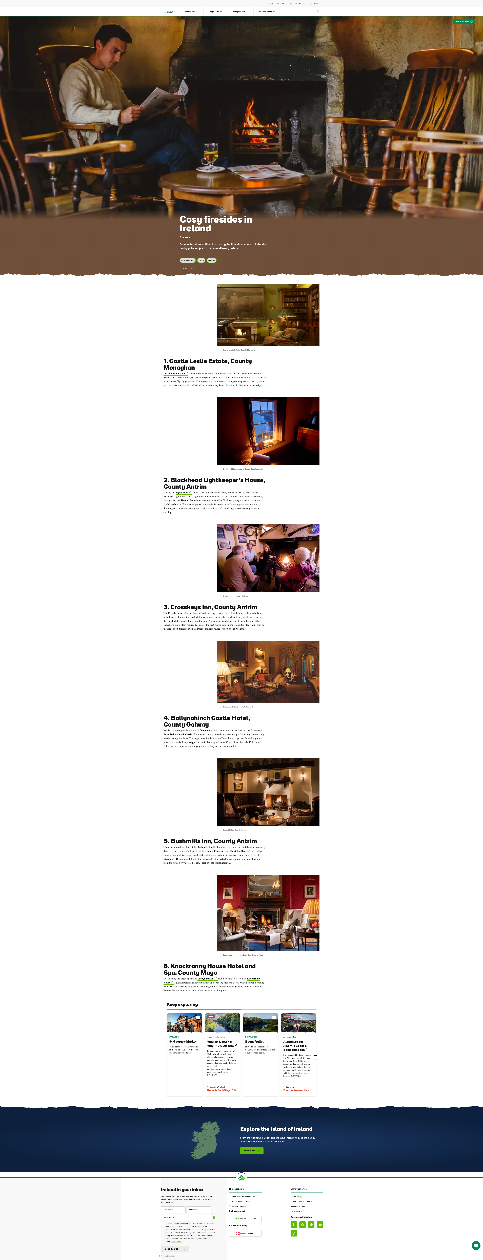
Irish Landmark (172, 504)
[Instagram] (302, 1224)
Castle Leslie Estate (174, 373)
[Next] (315, 1055)
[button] (198, 1017)
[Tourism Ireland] (171, 11)
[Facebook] (294, 1224)
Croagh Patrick (205, 978)
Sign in (316, 4)
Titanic (184, 500)
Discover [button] (249, 1151)
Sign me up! (172, 1249)
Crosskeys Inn (175, 613)
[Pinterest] (311, 1224)
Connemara (205, 730)
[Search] (316, 11)
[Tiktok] (294, 1233)
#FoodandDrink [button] (187, 260)
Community (279, 3)
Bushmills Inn (205, 847)
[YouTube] (320, 1224)
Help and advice (265, 12)
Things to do (214, 12)
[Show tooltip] (213, 1217)
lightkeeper (182, 492)
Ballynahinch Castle (181, 734)
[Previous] (167, 1055)
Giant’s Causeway (215, 851)
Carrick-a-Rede (238, 851)
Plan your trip (239, 12)
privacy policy (176, 1242)
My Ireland (298, 3)
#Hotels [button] (211, 260)
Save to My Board (462, 21)
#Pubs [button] (201, 260)
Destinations (189, 12)
